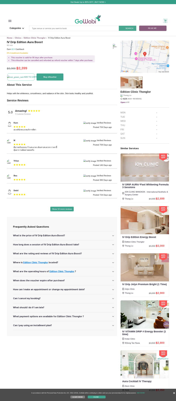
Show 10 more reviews (62, 209)
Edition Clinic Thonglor (35, 262)
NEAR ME (152, 28)
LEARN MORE (77, 397)
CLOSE (96, 397)
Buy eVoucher (50, 77)
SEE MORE (141, 393)
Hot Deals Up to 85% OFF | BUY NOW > (88, 2)
